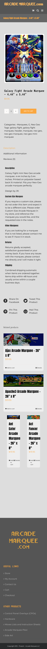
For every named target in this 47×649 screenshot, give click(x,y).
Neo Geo (35, 124)
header (18, 131)
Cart (7, 590)
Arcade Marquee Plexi (16, 630)
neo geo (38, 131)
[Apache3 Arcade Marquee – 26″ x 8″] (23, 380)
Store (7, 573)
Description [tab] (9, 148)
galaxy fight (16, 127)
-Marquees (21, 124)
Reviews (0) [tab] (9, 159)
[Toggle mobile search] (38, 10)
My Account (11, 579)
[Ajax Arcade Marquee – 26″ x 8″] (23, 339)
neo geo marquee (13, 134)
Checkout (10, 595)
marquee (28, 131)
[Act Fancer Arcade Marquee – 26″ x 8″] (33, 417)
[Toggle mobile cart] (33, 10)
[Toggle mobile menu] (42, 10)
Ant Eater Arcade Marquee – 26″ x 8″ (14, 435)
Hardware (10, 619)
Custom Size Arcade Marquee (20, 211)
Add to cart (28, 111)
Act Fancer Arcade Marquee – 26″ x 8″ (34, 435)
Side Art (9, 635)
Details (39, 368)
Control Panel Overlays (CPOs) (20, 613)
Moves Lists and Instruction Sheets (22, 624)
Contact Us (10, 584)
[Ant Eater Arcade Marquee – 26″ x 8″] (13, 417)
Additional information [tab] (15, 153)
